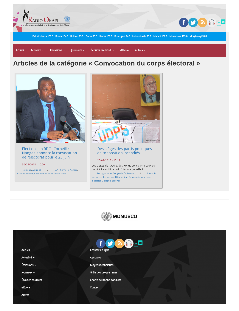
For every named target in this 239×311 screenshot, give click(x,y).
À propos (95, 257)
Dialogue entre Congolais (110, 173)
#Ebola (124, 50)
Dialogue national (111, 180)
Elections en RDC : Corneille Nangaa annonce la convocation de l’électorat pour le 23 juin (49, 153)
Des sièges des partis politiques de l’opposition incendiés (124, 151)
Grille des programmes (103, 272)
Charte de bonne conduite (105, 280)
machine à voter (24, 173)
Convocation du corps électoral (50, 173)
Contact (95, 287)
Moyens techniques (102, 265)
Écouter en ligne (99, 250)
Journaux (77, 50)
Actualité (36, 50)
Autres (139, 50)
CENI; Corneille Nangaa (66, 169)
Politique (26, 169)
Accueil (20, 50)
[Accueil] (48, 17)
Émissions (56, 50)
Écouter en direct (101, 50)
